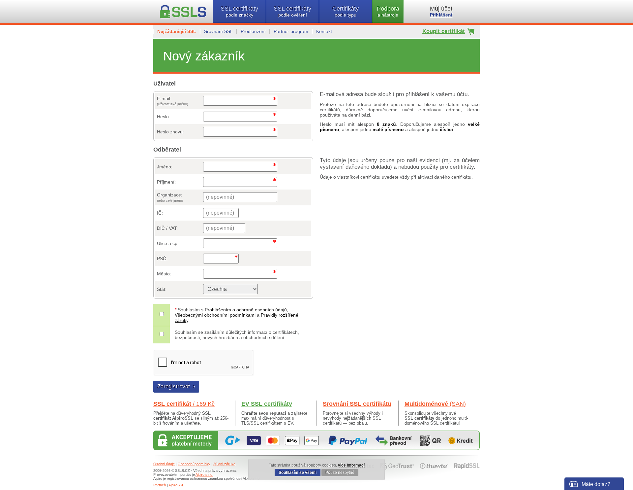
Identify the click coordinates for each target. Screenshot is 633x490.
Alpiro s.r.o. (204, 474)
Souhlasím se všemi (297, 472)
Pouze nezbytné (339, 472)
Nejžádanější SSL (176, 31)
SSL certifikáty (239, 11)
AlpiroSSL (176, 485)
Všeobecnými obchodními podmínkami (215, 315)
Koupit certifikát (443, 31)
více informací (351, 465)
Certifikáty (345, 11)
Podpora (388, 11)
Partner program (291, 31)
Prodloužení (253, 31)
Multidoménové (435, 404)
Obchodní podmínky (194, 464)
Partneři (159, 485)
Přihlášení (441, 15)
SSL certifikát (184, 404)
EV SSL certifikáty (266, 404)
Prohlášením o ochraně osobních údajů (246, 309)
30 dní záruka (224, 464)
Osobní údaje (164, 464)
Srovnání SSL (218, 31)
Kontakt (324, 31)
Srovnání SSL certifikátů (357, 404)
